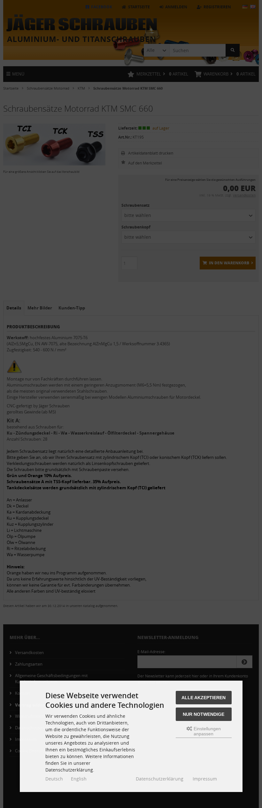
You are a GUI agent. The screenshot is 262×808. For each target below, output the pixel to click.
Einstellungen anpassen (206, 731)
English (79, 779)
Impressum (205, 779)
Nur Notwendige (203, 714)
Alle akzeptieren (203, 697)
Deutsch (54, 779)
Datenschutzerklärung (159, 779)
